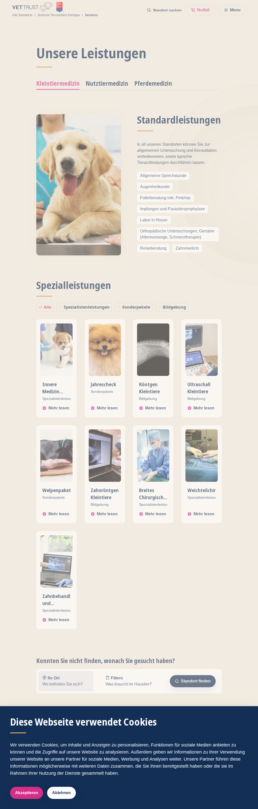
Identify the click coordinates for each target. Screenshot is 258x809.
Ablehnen (61, 793)
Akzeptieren (26, 793)
